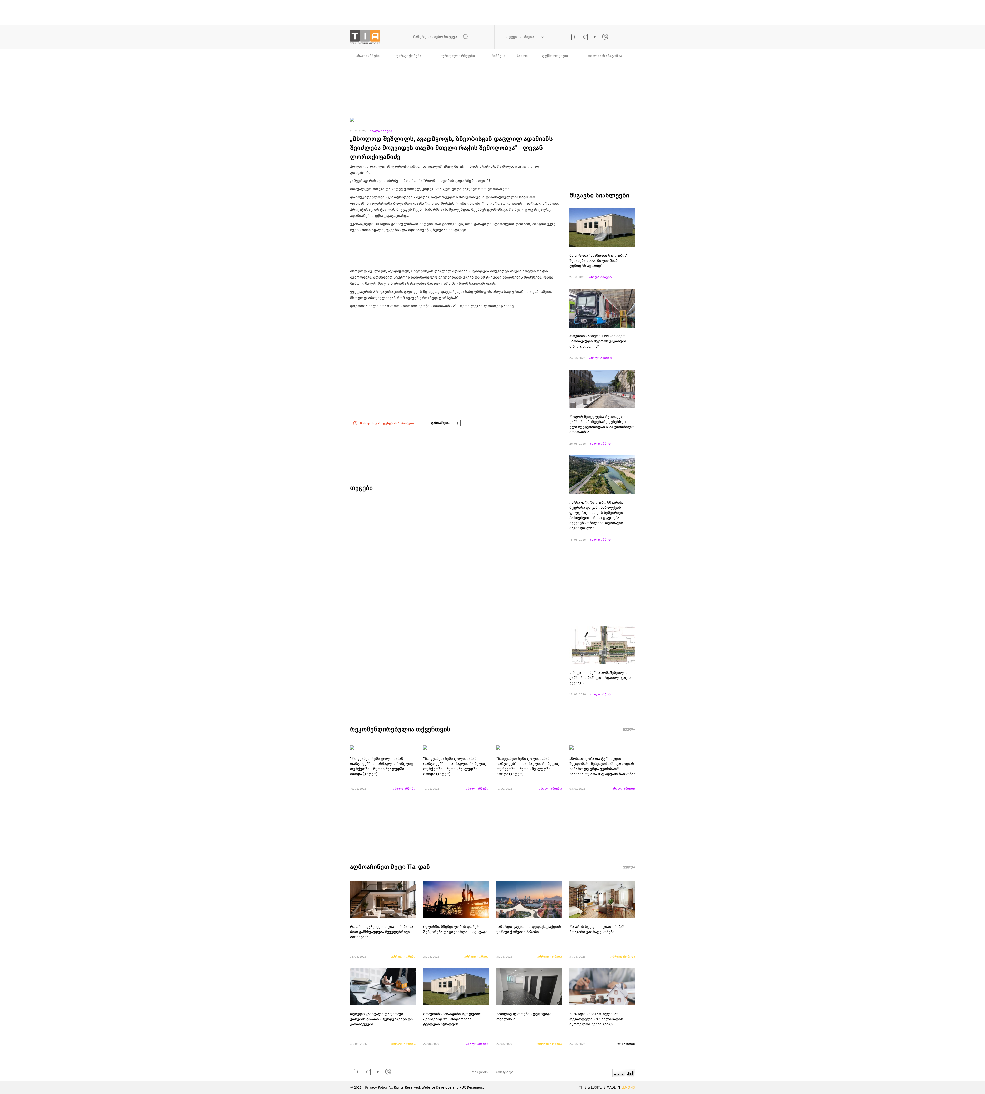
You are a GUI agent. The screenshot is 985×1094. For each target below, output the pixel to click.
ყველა (629, 729)
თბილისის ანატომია (604, 56)
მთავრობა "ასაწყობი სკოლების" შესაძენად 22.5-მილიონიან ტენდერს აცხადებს (598, 260)
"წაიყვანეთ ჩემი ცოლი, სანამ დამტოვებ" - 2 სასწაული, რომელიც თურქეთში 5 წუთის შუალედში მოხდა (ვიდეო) (381, 766)
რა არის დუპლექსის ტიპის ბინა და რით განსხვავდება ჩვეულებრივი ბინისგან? (381, 932)
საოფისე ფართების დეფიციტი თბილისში (524, 1016)
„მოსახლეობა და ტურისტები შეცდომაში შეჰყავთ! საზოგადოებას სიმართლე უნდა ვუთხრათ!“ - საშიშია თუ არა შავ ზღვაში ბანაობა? (602, 766)
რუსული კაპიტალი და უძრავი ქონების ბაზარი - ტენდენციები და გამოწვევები (381, 1019)
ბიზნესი (498, 56)
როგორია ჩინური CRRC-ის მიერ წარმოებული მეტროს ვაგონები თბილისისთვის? (597, 341)
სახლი (522, 56)
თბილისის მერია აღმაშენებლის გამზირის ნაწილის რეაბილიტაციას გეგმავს (601, 677)
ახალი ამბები (368, 56)
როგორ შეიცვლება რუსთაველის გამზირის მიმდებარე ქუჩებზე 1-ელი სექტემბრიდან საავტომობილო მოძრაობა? (601, 424)
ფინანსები (626, 1044)
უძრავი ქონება (408, 56)
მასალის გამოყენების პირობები (387, 423)
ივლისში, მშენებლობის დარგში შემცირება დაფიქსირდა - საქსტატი (455, 929)
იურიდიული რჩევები (458, 56)
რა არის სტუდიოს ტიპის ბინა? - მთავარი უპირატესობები (597, 929)
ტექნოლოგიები (555, 56)
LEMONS (628, 1087)
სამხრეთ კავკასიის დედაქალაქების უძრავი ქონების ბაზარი (528, 929)
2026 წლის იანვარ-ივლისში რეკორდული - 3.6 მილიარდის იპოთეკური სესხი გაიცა (596, 1019)
